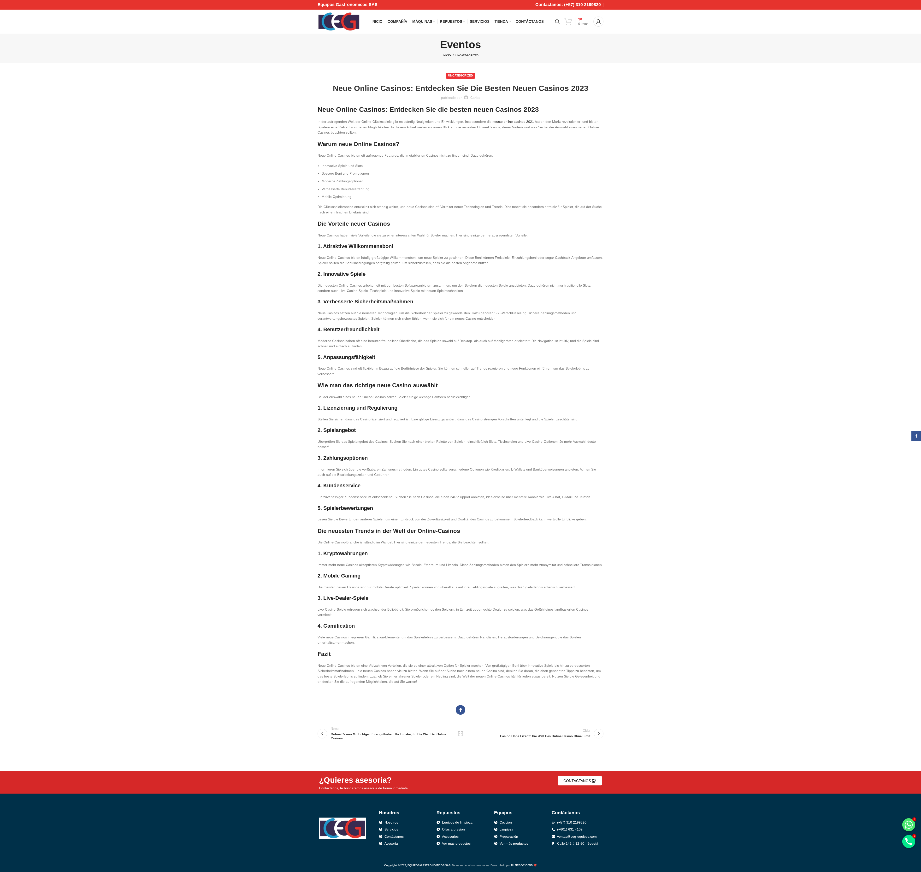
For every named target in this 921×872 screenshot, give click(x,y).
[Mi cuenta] (598, 21)
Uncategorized (466, 55)
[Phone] (908, 841)
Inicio (447, 55)
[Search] (557, 21)
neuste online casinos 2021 (513, 122)
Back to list (460, 733)
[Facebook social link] (460, 710)
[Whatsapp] (908, 824)
